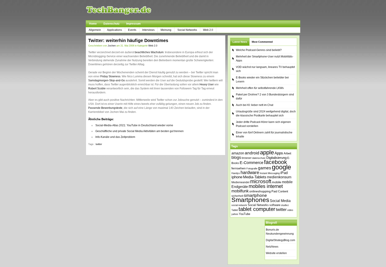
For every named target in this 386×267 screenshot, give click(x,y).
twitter (99, 144)
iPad (284, 173)
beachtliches (142, 52)
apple (267, 152)
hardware (250, 172)
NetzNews (272, 246)
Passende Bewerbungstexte (105, 107)
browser (247, 157)
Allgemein (95, 30)
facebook (275, 162)
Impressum (133, 23)
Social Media (280, 201)
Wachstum (157, 52)
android (252, 153)
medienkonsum (279, 177)
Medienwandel (240, 182)
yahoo (234, 214)
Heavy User (206, 84)
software (274, 205)
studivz (285, 205)
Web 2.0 (208, 30)
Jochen (112, 45)
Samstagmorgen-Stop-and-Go (106, 80)
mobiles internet (266, 186)
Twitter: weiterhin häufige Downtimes (128, 40)
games (264, 168)
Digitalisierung (276, 158)
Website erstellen (276, 253)
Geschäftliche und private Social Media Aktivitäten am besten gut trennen (139, 131)
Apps (279, 153)
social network (239, 205)
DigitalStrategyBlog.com (280, 240)
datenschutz (259, 158)
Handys (235, 173)
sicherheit (237, 196)
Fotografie (251, 168)
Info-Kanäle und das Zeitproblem (115, 137)
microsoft (260, 181)
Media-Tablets (254, 177)
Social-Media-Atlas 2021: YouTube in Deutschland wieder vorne (134, 125)
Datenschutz (111, 23)
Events (132, 30)
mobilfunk (240, 191)
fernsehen (238, 168)
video (290, 210)
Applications (114, 30)
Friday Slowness (110, 76)
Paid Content (279, 191)
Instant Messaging (270, 173)
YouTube (244, 214)
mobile (276, 182)
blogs (236, 157)
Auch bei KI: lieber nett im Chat (254, 105)
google (281, 167)
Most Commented (262, 41)
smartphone (255, 195)
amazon (237, 153)
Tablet (234, 210)
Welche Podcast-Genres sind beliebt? (259, 50)
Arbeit (287, 153)
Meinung (166, 30)
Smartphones (250, 199)
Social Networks (187, 30)
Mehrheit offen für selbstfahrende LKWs (260, 88)
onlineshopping (260, 191)
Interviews (148, 30)
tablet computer (257, 209)
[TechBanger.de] (129, 10)
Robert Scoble (97, 88)
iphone (236, 177)
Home (93, 23)
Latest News (240, 41)
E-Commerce (251, 162)
